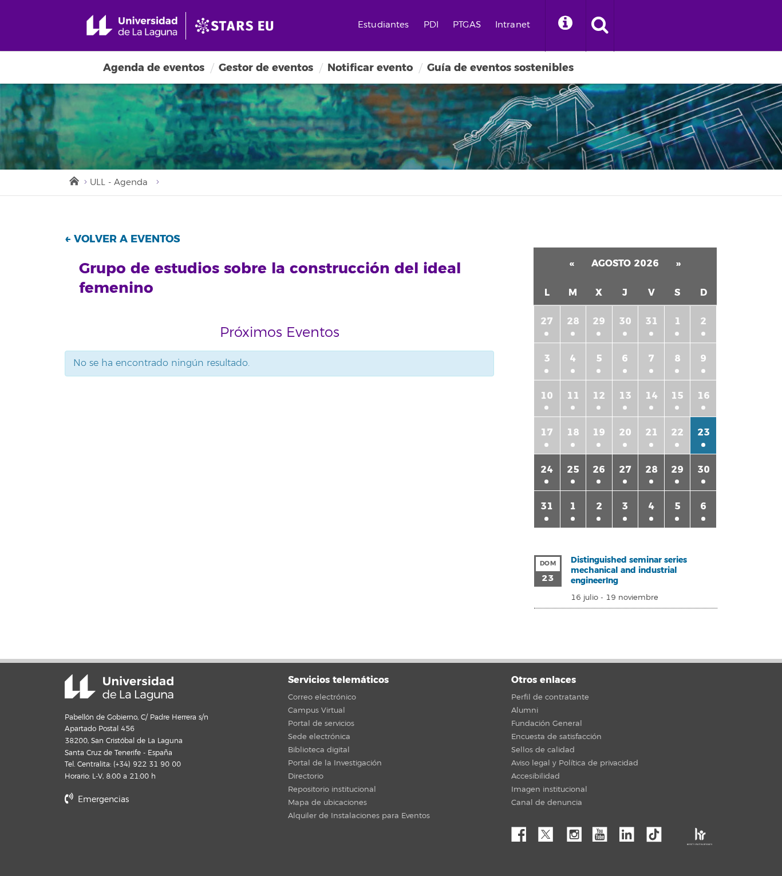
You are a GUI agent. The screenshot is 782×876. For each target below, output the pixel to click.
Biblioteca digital (319, 750)
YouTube (604, 831)
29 (599, 321)
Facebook (523, 831)
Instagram (577, 831)
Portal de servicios (321, 723)
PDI (431, 24)
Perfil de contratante (550, 697)
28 (573, 321)
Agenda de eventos (153, 67)
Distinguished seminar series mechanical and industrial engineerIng (629, 570)
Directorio (305, 776)
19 (599, 432)
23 (703, 432)
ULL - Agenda (119, 182)
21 (651, 432)
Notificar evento (370, 67)
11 (573, 396)
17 (546, 432)
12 (599, 396)
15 (677, 396)
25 (573, 469)
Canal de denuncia (546, 802)
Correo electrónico (322, 697)
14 (651, 396)
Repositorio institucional (332, 789)
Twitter (550, 831)
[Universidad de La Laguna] (237, 26)
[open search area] (600, 26)
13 (625, 396)
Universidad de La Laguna (119, 687)
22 (677, 432)
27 (546, 321)
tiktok (658, 831)
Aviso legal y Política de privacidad (574, 763)
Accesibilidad (535, 776)
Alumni (524, 710)
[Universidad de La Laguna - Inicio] (136, 26)
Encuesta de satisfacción (556, 736)
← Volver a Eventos (122, 239)
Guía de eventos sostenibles (500, 67)
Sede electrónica (319, 736)
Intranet (512, 24)
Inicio (73, 180)
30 (625, 321)
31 (651, 321)
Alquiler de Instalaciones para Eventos (359, 815)
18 (573, 432)
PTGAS (467, 24)
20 (625, 432)
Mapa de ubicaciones (327, 802)
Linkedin (631, 831)
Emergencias (102, 799)
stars (150, 839)
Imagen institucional (549, 789)
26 (599, 469)
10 (546, 396)
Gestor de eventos (266, 67)
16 (703, 396)
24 (546, 469)
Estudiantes (383, 24)
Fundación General (546, 723)
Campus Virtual (316, 710)
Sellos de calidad (543, 750)
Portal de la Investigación (335, 763)
